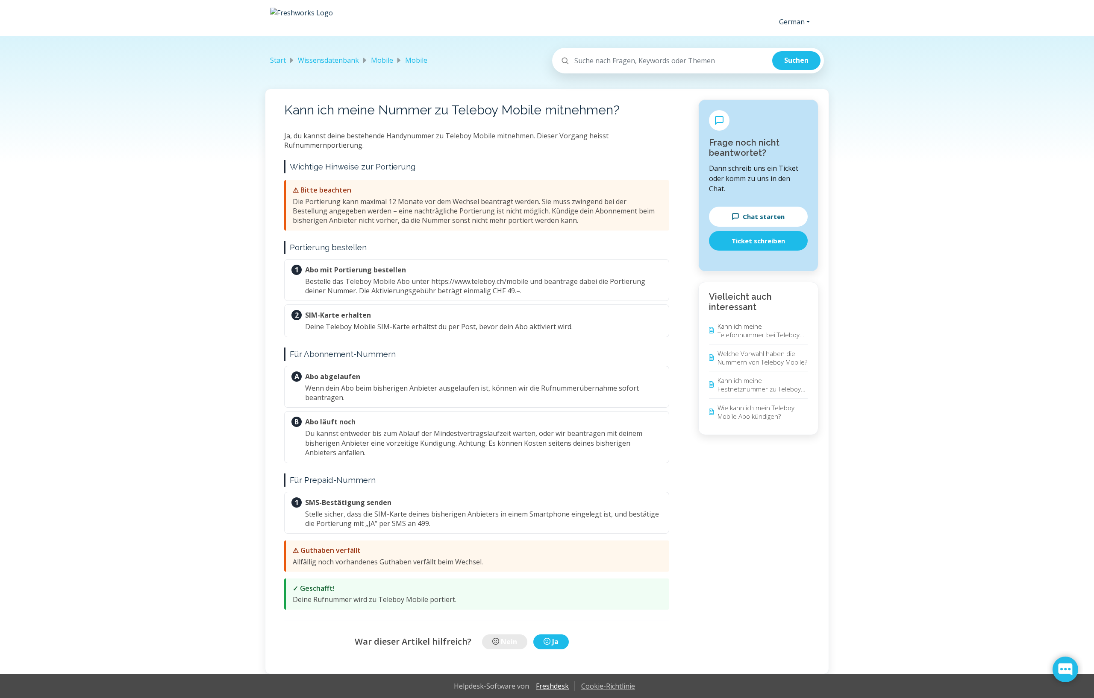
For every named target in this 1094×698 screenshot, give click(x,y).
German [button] (792, 21)
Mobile (382, 60)
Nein (509, 641)
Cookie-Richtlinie (608, 686)
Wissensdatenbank (328, 60)
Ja (555, 641)
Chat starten (764, 216)
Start (278, 60)
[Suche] (796, 60)
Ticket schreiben (758, 241)
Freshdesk (552, 686)
